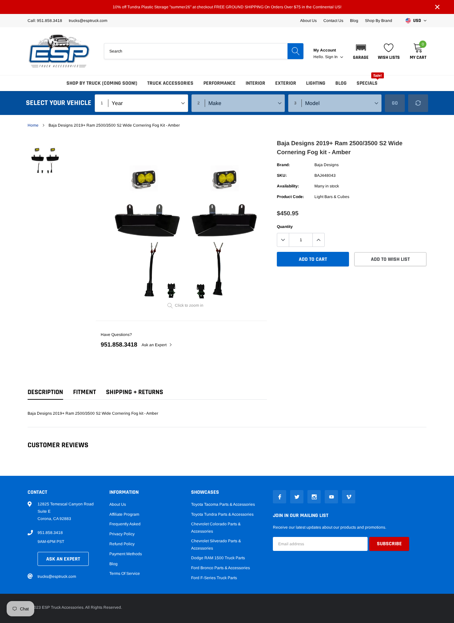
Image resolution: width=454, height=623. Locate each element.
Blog (354, 21)
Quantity (285, 226)
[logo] (59, 51)
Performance (219, 83)
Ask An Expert (63, 559)
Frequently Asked (125, 524)
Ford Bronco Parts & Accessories (220, 568)
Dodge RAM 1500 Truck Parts (218, 558)
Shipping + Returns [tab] (134, 392)
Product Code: (290, 196)
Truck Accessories (170, 83)
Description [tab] (45, 392)
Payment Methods (125, 554)
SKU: (282, 175)
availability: (288, 186)
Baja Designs (326, 164)
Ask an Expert (155, 345)
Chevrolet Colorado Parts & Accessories (216, 528)
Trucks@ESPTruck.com (88, 21)
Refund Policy (122, 544)
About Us (308, 21)
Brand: (283, 164)
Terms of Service (124, 573)
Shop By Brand (378, 21)
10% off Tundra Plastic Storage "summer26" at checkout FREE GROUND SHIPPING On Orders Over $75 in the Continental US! (227, 7)
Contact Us (333, 21)
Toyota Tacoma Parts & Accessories (223, 504)
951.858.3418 (119, 344)
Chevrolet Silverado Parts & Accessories (216, 545)
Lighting (315, 83)
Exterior (285, 83)
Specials (367, 83)
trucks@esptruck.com (57, 576)
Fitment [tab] (84, 392)
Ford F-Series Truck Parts (214, 577)
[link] (45, 158)
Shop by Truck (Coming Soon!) (101, 83)
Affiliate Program (124, 514)
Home (33, 125)
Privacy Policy (122, 534)
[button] (361, 51)
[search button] (295, 51)
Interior (255, 83)
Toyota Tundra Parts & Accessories (222, 514)
